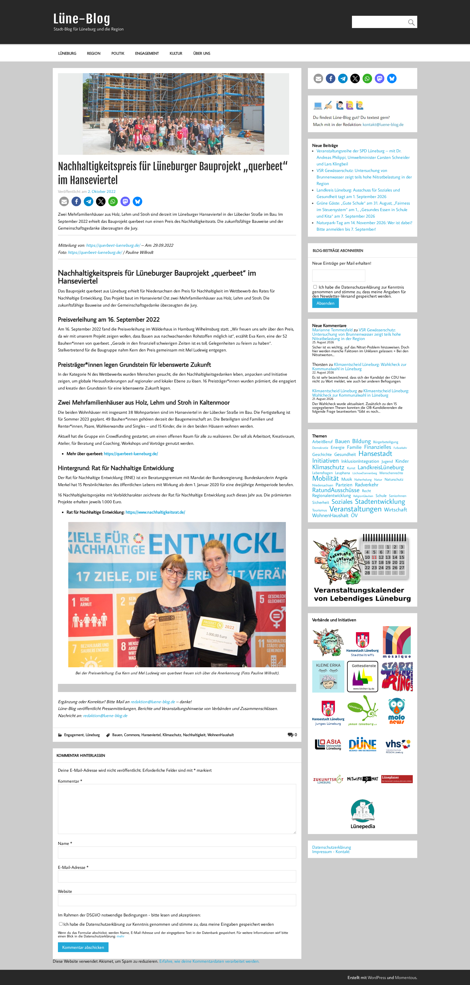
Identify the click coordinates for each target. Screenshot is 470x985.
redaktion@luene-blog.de (153, 701)
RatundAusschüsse (336, 490)
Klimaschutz (172, 734)
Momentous (405, 977)
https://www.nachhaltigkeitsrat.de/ (155, 512)
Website (65, 891)
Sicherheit (320, 502)
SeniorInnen (397, 496)
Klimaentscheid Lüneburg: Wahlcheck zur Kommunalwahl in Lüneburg (359, 366)
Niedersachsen (322, 485)
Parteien (344, 484)
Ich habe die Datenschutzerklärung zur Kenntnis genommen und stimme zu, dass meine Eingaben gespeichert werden (168, 924)
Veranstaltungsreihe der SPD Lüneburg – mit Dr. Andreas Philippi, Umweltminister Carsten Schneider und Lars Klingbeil (363, 157)
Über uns (201, 53)
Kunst (351, 468)
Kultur (176, 53)
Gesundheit (345, 454)
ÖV (354, 515)
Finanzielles (377, 447)
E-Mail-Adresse (73, 867)
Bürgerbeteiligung (385, 442)
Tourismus (319, 510)
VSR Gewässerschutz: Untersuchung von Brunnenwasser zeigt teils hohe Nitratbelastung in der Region (364, 177)
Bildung (361, 441)
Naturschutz (394, 479)
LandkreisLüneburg (381, 467)
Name (65, 843)
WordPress (377, 977)
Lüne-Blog (82, 18)
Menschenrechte (391, 473)
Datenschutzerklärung (331, 847)
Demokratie (320, 447)
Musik (346, 479)
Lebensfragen (322, 473)
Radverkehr (366, 484)
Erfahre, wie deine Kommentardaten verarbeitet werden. (209, 961)
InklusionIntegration (360, 461)
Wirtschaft (395, 509)
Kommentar (70, 781)
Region (93, 53)
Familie (354, 447)
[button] (64, 201)
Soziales (342, 501)
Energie (338, 447)
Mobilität (325, 478)
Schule (381, 495)
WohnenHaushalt (221, 734)
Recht (366, 491)
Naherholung (363, 479)
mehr (120, 936)
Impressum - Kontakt (331, 851)
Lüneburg (67, 53)
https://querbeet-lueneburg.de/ (113, 245)
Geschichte (322, 454)
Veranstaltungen (355, 508)
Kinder (402, 461)
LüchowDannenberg (364, 472)
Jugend (387, 461)
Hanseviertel (151, 734)
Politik (118, 53)
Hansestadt (375, 453)
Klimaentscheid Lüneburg (334, 390)
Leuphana (342, 473)
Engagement (147, 53)
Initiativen (325, 460)
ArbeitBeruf (322, 442)
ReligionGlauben (363, 496)
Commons (132, 734)
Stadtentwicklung (380, 501)
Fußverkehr (400, 447)
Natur (378, 479)
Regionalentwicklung (331, 495)
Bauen (117, 734)
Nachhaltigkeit (194, 734)
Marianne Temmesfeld (332, 329)
